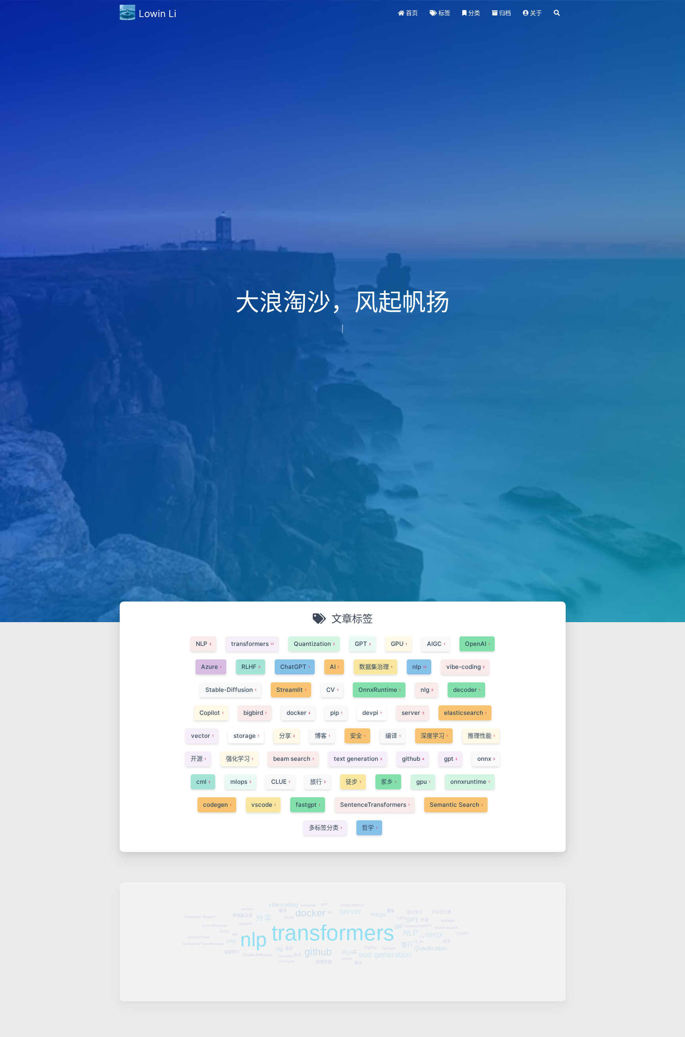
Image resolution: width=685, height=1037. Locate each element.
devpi (289, 892)
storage (448, 896)
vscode (247, 884)
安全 (298, 930)
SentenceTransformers (203, 919)
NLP (410, 908)
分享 (264, 893)
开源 (425, 895)
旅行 (407, 920)
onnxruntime (199, 912)
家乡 (358, 938)
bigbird (370, 923)
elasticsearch (352, 880)
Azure (409, 901)
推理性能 (324, 937)
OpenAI (245, 899)
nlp (253, 915)
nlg (279, 924)
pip (235, 909)
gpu (324, 879)
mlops (378, 889)
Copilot (461, 908)
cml (231, 916)
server (350, 886)
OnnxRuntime (214, 901)
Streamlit (308, 880)
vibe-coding (283, 880)
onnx (434, 909)
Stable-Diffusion (257, 930)
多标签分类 (442, 887)
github (318, 927)
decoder (285, 931)
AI (330, 888)
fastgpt (389, 923)
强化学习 (415, 888)
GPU (401, 893)
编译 (283, 886)
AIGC (225, 907)
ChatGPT (423, 901)
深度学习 (231, 927)
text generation (385, 930)
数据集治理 (243, 891)
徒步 (289, 924)
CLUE (418, 917)
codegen (286, 936)
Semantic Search (200, 892)
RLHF (350, 927)
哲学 (447, 917)
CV (422, 912)
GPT (412, 895)
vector (346, 934)
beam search (446, 903)
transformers (333, 908)
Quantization (430, 923)
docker (310, 888)
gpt (398, 901)
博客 (390, 886)
